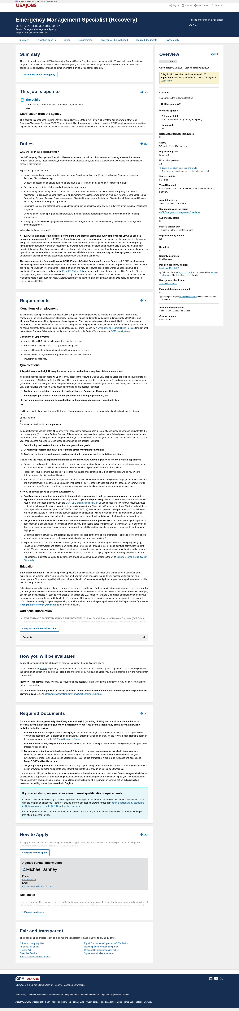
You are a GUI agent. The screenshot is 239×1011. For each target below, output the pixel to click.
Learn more (166, 81)
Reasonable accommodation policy (101, 950)
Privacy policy (91, 1002)
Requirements (85, 40)
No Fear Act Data (76, 1002)
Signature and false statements (99, 953)
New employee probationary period (101, 947)
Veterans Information (89, 994)
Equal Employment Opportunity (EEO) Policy (106, 943)
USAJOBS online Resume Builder (82, 503)
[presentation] (189, 104)
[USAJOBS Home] (27, 6)
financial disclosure (188, 296)
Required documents (146, 40)
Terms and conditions (132, 1002)
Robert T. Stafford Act (72, 271)
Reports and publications (111, 1002)
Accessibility (38, 1002)
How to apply (172, 40)
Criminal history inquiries (32, 943)
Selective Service (28, 953)
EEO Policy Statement (25, 994)
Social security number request (35, 956)
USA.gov (148, 1002)
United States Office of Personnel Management (53, 985)
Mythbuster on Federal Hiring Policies (116, 328)
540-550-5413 (29, 879)
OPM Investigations (120, 331)
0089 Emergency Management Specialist (179, 212)
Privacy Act (25, 950)
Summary (24, 40)
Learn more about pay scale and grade (179, 168)
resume (43, 668)
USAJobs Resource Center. (66, 739)
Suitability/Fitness (168, 283)
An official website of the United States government (39, 1)
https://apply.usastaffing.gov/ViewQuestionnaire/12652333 (73, 694)
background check (184, 272)
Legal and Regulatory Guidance (115, 994)
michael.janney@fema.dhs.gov (37, 886)
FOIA (47, 1002)
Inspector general (59, 1002)
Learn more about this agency (39, 74)
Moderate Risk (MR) (169, 268)
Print (195, 25)
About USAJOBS (23, 1002)
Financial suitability (29, 947)
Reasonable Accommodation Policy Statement (58, 994)
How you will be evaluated (114, 40)
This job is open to (46, 40)
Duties (67, 40)
